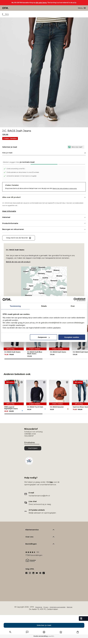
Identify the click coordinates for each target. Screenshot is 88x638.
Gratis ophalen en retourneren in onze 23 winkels (23, 172)
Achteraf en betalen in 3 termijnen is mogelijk (21, 176)
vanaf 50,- (44, 636)
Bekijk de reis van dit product (18, 262)
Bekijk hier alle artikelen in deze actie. (65, 188)
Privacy (45, 607)
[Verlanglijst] (60, 632)
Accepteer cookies (71, 337)
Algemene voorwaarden (58, 607)
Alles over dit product (11, 197)
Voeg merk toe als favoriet (17, 238)
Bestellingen (31, 544)
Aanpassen (42, 337)
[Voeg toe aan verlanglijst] (21, 382)
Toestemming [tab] (15, 306)
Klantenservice (32, 530)
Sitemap (69, 607)
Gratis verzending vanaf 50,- (16, 168)
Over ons (29, 537)
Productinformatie (10, 223)
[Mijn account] (44, 632)
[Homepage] (5, 8)
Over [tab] (73, 306)
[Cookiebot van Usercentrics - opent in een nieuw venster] (75, 299)
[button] (44, 163)
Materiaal (6, 217)
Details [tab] (44, 306)
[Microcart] (77, 632)
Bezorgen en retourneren (13, 229)
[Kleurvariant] (22, 410)
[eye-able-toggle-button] (85, 618)
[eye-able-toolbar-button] (81, 618)
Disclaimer (38, 607)
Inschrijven (32, 448)
